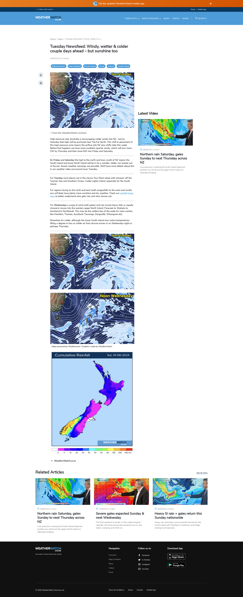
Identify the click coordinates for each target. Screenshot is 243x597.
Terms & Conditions (116, 590)
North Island (90, 66)
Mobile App (202, 9)
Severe (111, 66)
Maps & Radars (150, 18)
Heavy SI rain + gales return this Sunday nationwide (178, 516)
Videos (176, 18)
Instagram (146, 564)
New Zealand (75, 66)
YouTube (145, 569)
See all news (202, 473)
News (167, 18)
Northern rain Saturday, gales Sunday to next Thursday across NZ (163, 158)
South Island (123, 66)
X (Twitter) (146, 560)
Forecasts (131, 18)
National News (58, 66)
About (193, 9)
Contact (140, 590)
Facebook (145, 555)
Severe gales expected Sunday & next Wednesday (120, 516)
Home (53, 39)
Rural (185, 18)
